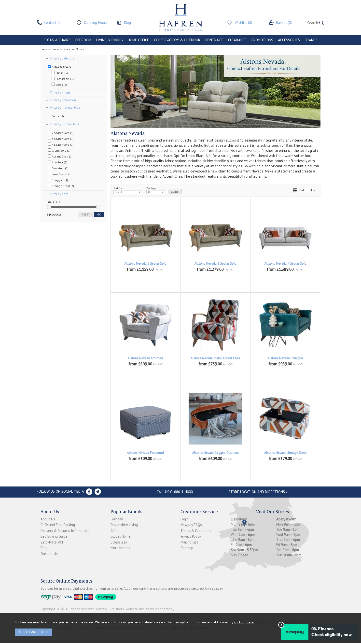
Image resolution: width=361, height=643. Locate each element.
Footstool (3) (60, 168)
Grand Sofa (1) (60, 150)
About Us (48, 519)
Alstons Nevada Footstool (145, 453)
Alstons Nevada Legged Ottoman (215, 453)
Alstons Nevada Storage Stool (285, 453)
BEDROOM (83, 40)
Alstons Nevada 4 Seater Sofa (285, 263)
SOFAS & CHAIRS (56, 40)
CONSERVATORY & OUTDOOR (177, 40)
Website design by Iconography (149, 609)
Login (184, 519)
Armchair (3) (59, 162)
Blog (44, 547)
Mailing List (189, 542)
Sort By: (117, 188)
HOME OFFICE (138, 40)
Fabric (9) (57, 116)
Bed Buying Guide (54, 536)
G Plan (116, 530)
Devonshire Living (124, 524)
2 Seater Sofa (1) (62, 133)
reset (86, 214)
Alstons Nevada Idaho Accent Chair (215, 358)
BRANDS (311, 40)
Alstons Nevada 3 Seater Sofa (215, 263)
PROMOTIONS (262, 40)
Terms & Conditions (195, 530)
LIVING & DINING (109, 40)
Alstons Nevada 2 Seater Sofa (146, 263)
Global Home (120, 536)
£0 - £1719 (54, 202)
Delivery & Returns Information (65, 530)
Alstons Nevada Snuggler (285, 358)
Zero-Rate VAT (52, 542)
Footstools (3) (64, 79)
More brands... (122, 547)
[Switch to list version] (308, 190)
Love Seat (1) (60, 174)
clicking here (244, 622)
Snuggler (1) (59, 180)
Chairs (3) (61, 73)
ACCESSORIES (289, 40)
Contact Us (49, 553)
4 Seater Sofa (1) (62, 144)
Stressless (119, 542)
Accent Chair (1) (61, 156)
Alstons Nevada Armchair (145, 358)
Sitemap (186, 547)
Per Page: (151, 188)
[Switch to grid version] (295, 190)
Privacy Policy (190, 536)
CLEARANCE (237, 40)
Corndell (117, 519)
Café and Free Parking (58, 524)
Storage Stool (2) (62, 186)
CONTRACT (214, 40)
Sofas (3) (61, 84)
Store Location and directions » (258, 491)
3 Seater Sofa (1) (62, 139)
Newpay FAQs (191, 524)
